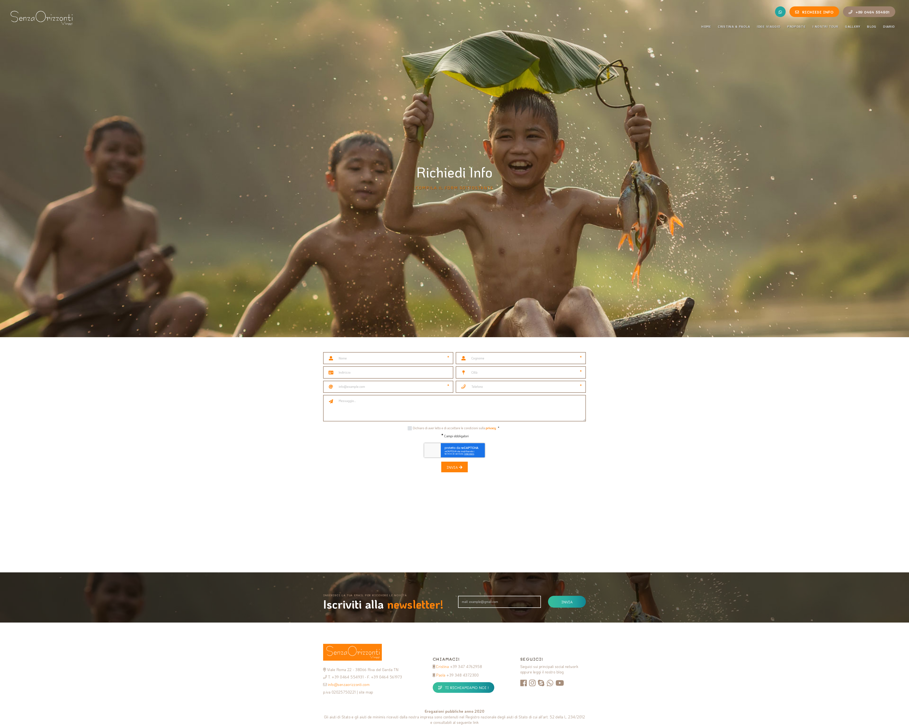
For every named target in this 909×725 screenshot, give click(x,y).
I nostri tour (825, 26)
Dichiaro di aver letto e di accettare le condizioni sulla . (456, 428)
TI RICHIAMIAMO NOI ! (467, 687)
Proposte (796, 26)
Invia (453, 467)
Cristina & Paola (734, 26)
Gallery (852, 26)
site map (366, 692)
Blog (871, 26)
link (476, 722)
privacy (491, 428)
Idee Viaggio (768, 26)
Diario (889, 26)
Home (706, 26)
